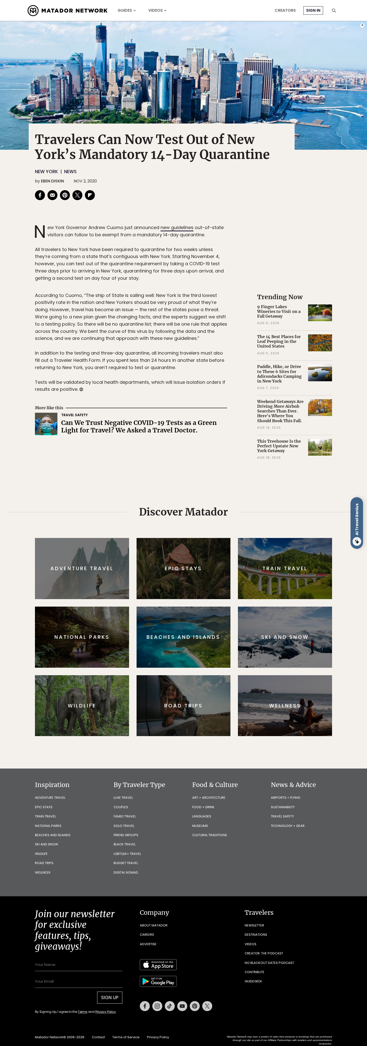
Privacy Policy (213, 556)
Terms (190, 556)
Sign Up (233, 544)
